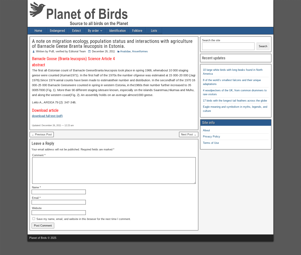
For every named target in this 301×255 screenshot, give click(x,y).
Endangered (57, 31)
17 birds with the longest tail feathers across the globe (235, 100)
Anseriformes (140, 51)
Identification (117, 31)
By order (93, 31)
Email (36, 197)
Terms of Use (211, 142)
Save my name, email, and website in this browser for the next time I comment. (83, 219)
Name (36, 187)
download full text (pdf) (47, 116)
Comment (38, 155)
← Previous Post (42, 134)
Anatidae (125, 51)
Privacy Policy (211, 136)
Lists (154, 31)
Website (37, 208)
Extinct (76, 31)
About (206, 130)
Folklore (137, 31)
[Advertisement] (48, 247)
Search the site (211, 40)
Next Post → (188, 134)
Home (38, 31)
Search (263, 46)
